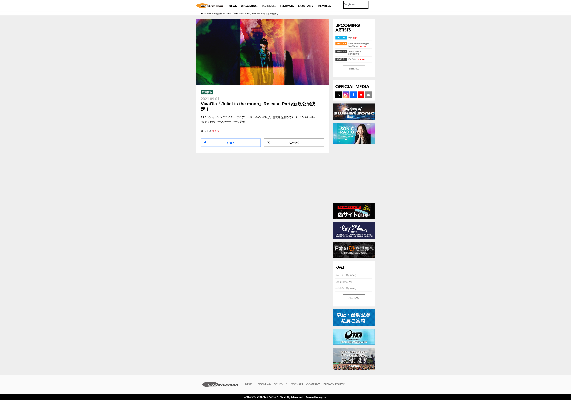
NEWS (233, 5)
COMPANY (305, 5)
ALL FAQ (354, 297)
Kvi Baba (356, 59)
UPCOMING (249, 5)
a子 (352, 37)
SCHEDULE (269, 5)
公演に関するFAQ (343, 282)
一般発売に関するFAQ (345, 288)
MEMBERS (324, 5)
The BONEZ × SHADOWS (354, 53)
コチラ (215, 130)
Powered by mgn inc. (316, 397)
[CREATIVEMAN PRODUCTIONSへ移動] (202, 13)
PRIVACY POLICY (334, 384)
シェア (231, 142)
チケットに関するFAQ (345, 275)
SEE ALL (354, 68)
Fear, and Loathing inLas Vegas (358, 45)
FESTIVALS (287, 5)
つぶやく (294, 142)
